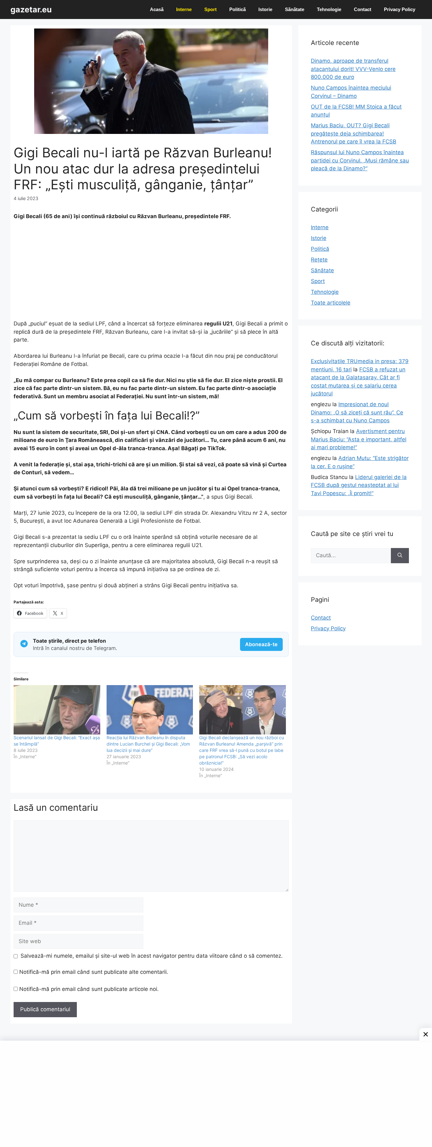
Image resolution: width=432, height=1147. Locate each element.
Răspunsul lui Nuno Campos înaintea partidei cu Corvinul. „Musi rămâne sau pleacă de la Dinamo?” (360, 160)
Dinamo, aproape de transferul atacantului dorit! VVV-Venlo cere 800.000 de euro (353, 69)
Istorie (265, 9)
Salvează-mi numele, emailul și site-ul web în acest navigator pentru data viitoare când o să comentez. (152, 956)
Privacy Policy (399, 9)
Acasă (157, 9)
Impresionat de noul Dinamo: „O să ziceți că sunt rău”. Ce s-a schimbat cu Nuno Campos (357, 412)
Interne (184, 9)
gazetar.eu (31, 9)
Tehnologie (329, 9)
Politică (237, 9)
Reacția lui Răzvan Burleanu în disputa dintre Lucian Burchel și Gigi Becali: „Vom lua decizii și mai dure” (148, 744)
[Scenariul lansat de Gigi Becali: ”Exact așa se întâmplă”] (57, 709)
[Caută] (400, 555)
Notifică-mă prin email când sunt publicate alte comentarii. (93, 972)
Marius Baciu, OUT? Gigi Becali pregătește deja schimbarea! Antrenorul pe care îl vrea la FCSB (353, 133)
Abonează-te (261, 644)
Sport (210, 9)
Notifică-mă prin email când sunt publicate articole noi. (89, 989)
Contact (362, 9)
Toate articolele (330, 302)
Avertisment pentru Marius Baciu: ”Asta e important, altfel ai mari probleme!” (358, 439)
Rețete (319, 259)
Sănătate (294, 9)
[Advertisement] (151, 273)
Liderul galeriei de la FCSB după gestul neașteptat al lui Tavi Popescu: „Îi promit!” (359, 485)
